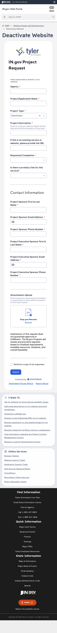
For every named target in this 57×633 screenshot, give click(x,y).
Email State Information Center (27, 502)
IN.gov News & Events (27, 566)
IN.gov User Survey (27, 527)
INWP (7, 25)
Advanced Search (27, 532)
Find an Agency (27, 507)
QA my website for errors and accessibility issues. (26, 402)
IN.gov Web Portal (12, 9)
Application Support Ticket (16, 464)
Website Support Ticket (14, 460)
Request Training (11, 456)
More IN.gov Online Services (16, 477)
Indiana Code (27, 576)
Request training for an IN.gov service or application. (27, 430)
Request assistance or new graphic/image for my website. (26, 424)
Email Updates (27, 571)
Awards (27, 585)
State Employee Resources (27, 551)
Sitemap (27, 541)
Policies (27, 536)
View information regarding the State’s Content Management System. (25, 436)
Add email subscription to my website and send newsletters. (25, 408)
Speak (27, 602)
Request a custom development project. (22, 442)
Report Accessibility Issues (27, 609)
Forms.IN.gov (10, 473)
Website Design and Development (28, 25)
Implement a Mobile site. (15, 414)
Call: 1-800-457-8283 (27, 512)
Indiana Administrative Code (27, 581)
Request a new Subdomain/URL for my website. (25, 418)
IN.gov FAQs (27, 546)
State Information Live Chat (27, 497)
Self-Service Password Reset (17, 469)
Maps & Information (27, 561)
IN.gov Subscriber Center (15, 481)
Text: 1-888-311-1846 (27, 517)
